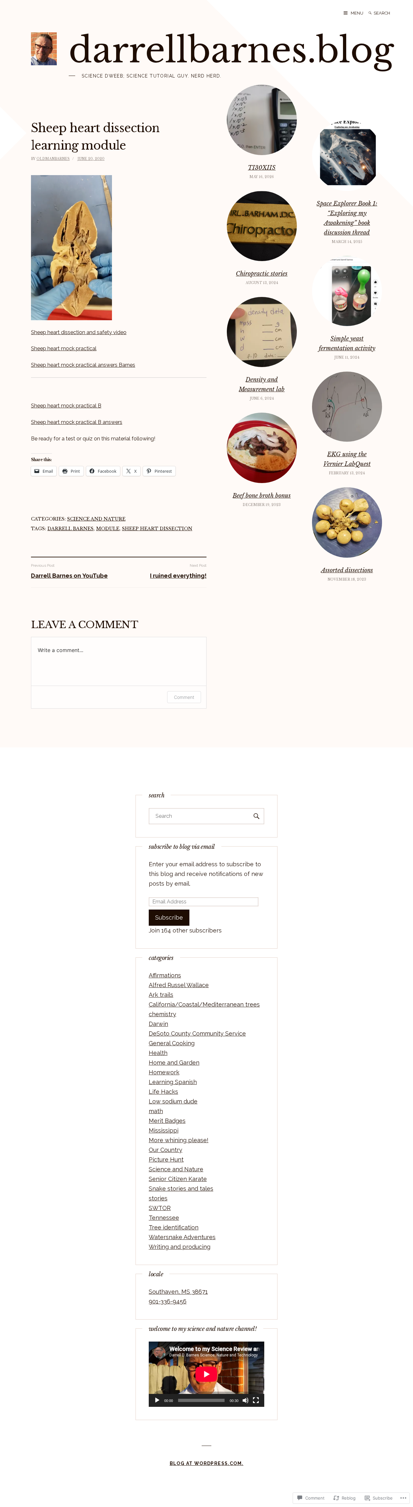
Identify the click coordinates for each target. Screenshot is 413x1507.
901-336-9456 (167, 1301)
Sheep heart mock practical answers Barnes (83, 365)
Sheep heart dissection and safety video (78, 332)
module (107, 529)
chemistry (162, 1014)
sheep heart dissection (157, 529)
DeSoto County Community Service (197, 1033)
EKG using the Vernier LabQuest (347, 459)
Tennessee (164, 1217)
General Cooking (172, 1043)
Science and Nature (96, 519)
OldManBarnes (53, 159)
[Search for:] (387, 13)
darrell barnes (70, 529)
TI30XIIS (262, 167)
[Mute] (245, 1400)
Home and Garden (174, 1062)
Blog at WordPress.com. (207, 1463)
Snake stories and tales (181, 1188)
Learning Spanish (173, 1082)
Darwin (158, 1023)
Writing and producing (179, 1246)
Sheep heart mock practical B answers (76, 422)
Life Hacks (163, 1091)
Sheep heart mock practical (63, 348)
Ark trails (161, 994)
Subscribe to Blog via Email (182, 846)
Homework (164, 1072)
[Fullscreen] (256, 1400)
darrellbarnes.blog (231, 50)
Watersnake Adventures (182, 1237)
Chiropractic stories (261, 273)
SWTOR (160, 1208)
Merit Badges (167, 1120)
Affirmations (165, 975)
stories (158, 1198)
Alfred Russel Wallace (179, 985)
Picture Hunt (166, 1159)
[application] (206, 1374)
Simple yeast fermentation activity (347, 343)
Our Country (165, 1149)
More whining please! (178, 1140)
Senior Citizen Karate (178, 1178)
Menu (357, 13)
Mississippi (163, 1130)
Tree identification (173, 1227)
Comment (184, 697)
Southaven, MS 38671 (178, 1291)
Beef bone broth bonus (262, 495)
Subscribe (169, 917)
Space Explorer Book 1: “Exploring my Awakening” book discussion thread (347, 218)
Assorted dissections (347, 570)
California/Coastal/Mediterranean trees (204, 1004)
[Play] (157, 1400)
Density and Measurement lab (262, 384)
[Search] (370, 13)
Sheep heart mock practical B (66, 406)
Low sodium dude (173, 1101)
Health (158, 1052)
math (156, 1111)
